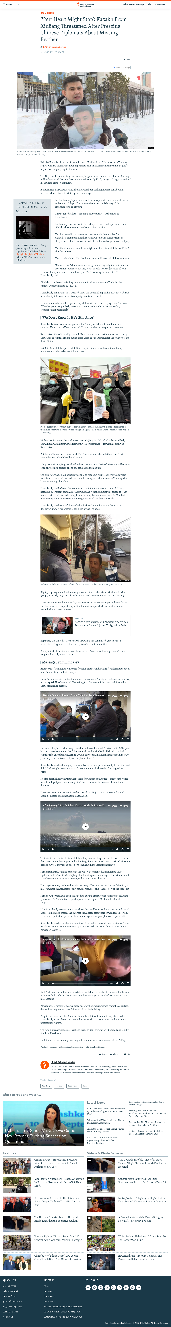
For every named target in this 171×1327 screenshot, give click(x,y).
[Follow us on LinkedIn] (126, 1287)
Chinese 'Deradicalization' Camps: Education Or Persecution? (75, 939)
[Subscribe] (138, 1287)
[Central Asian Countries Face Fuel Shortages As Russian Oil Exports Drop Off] (101, 1185)
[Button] (127, 60)
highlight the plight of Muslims (30, 254)
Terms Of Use (9, 1297)
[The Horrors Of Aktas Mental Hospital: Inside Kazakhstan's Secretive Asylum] (17, 1224)
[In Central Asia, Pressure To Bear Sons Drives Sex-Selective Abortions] (101, 1262)
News (47, 1286)
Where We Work (10, 1291)
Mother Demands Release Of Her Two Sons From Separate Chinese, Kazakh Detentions (88, 695)
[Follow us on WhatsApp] (132, 1287)
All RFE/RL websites (156, 4)
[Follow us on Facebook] (119, 1287)
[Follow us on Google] (107, 1287)
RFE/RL (49, 699)
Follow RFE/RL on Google (133, 4)
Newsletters (49, 1297)
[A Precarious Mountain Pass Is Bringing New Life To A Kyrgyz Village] (101, 1224)
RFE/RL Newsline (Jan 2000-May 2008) (62, 1312)
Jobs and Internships (12, 1302)
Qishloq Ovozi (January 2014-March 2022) (63, 1307)
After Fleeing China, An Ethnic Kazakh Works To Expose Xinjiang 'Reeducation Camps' (88, 805)
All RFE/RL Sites (10, 1312)
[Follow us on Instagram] (100, 1287)
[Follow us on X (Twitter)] (113, 1287)
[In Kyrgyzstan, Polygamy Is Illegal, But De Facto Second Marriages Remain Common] (101, 1204)
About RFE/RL (9, 1286)
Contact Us (8, 1317)
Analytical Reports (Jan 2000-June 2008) (63, 1317)
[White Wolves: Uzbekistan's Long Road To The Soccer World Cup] (101, 1243)
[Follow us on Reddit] (94, 1287)
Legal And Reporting (12, 1307)
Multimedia (49, 1302)
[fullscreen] (128, 739)
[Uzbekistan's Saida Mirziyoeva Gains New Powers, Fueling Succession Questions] (43, 1123)
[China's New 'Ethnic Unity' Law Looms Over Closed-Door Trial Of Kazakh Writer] (17, 1262)
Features (48, 1291)
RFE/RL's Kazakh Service (54, 47)
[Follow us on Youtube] (88, 1287)
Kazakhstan (47, 13)
